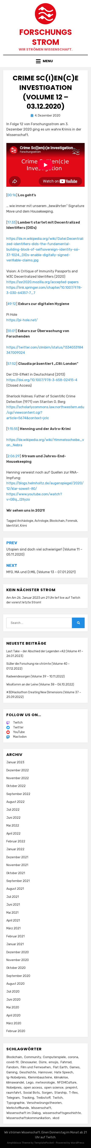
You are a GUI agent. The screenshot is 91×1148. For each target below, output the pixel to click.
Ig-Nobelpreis (16, 1077)
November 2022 (17, 778)
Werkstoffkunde (17, 1108)
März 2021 (13, 928)
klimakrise (61, 1077)
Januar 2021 (15, 944)
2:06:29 (13, 456)
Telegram (13, 1098)
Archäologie (25, 521)
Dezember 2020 (17, 952)
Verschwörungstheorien (44, 1103)
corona (73, 1057)
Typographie (15, 1103)
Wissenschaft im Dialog (23, 1113)
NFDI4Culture (66, 1082)
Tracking (28, 1098)
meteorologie (45, 1082)
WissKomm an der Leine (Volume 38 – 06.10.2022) (40, 684)
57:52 (11, 364)
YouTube (19, 732)
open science (53, 1087)
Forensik (71, 521)
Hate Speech (63, 1072)
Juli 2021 (12, 897)
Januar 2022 (15, 849)
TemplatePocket (44, 1142)
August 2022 (15, 802)
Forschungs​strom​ (45, 37)
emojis (53, 1062)
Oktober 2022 (16, 786)
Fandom (12, 1067)
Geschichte (27, 1072)
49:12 (11, 304)
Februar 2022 (15, 841)
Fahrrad (66, 1062)
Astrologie (41, 521)
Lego (29, 1082)
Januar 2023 (15, 762)
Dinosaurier (29, 1062)
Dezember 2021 (17, 857)
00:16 (11, 195)
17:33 (11, 222)
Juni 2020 (13, 999)
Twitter (18, 727)
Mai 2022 (12, 825)
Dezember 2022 (17, 770)
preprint (71, 1087)
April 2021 (13, 920)
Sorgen (47, 1092)
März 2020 (13, 1023)
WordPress (77, 1142)
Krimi (23, 525)
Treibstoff (43, 1098)
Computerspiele (54, 1057)
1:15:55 (12, 429)
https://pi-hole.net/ (22, 320)
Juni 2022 (13, 818)
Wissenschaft (41, 1108)
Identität (12, 525)
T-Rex (73, 1092)
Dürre (43, 1062)
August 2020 (15, 984)
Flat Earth (60, 1067)
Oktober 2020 (16, 968)
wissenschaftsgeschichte (62, 1113)
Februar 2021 (15, 936)
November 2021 (17, 865)
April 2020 (13, 1015)
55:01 (11, 331)
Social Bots (31, 1092)
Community (32, 1057)
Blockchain (57, 521)
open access (33, 1087)
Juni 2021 (13, 904)
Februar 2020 (15, 1031)
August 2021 (15, 889)
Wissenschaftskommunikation (28, 1118)
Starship (60, 1092)
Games (75, 1067)
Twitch (75, 598)
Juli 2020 (12, 991)
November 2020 (17, 960)
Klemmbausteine (40, 1077)
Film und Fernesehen (36, 1067)
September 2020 (18, 976)
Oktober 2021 (15, 873)
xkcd (55, 1118)
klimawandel (15, 1082)
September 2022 (18, 794)
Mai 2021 (12, 913)
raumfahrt (13, 1092)
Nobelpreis (14, 1087)
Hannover (45, 1072)
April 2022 (13, 833)
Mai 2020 (12, 1007)
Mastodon (20, 737)
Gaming (11, 1072)
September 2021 (18, 881)
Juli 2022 (12, 810)
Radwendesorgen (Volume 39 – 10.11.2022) (35, 676)
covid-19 (12, 1062)
